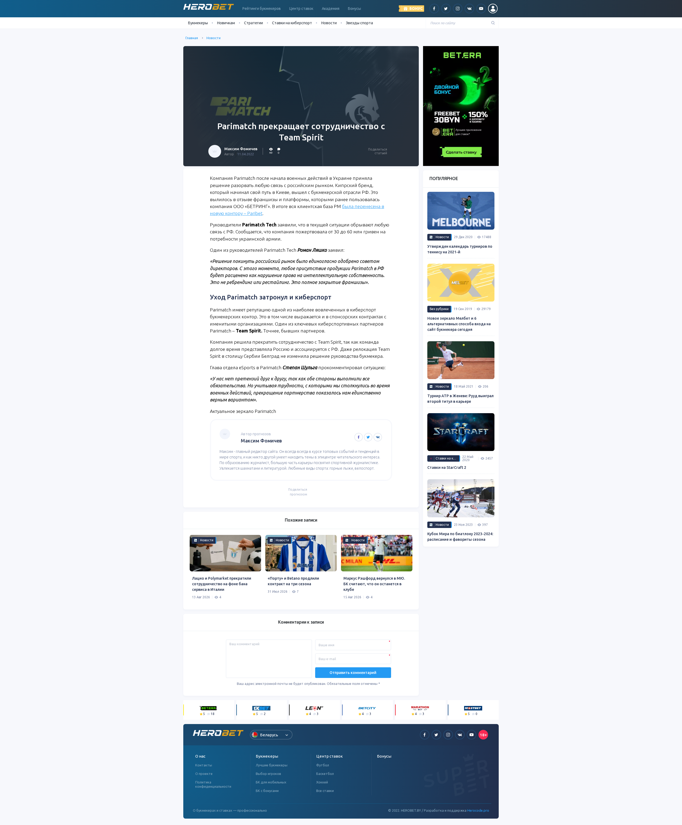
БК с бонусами (267, 791)
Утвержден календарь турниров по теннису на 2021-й (459, 249)
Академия (330, 8)
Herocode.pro (478, 810)
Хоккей (322, 782)
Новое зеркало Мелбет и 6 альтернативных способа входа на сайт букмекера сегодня (459, 324)
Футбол (322, 765)
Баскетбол (325, 773)
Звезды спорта (359, 23)
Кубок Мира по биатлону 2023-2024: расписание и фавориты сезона (460, 537)
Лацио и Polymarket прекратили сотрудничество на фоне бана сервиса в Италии (221, 584)
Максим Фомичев (240, 149)
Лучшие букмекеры (271, 765)
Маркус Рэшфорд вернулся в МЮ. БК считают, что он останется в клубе (374, 584)
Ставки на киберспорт (292, 23)
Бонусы (354, 8)
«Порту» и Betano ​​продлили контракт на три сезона (293, 581)
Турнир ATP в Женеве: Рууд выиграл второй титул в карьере (460, 399)
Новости (329, 23)
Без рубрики (439, 309)
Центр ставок (301, 8)
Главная (191, 38)
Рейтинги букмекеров (261, 8)
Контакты (203, 765)
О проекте (204, 773)
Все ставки (325, 791)
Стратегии (253, 23)
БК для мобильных (271, 782)
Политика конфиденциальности (213, 784)
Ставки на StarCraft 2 (446, 467)
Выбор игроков (268, 773)
